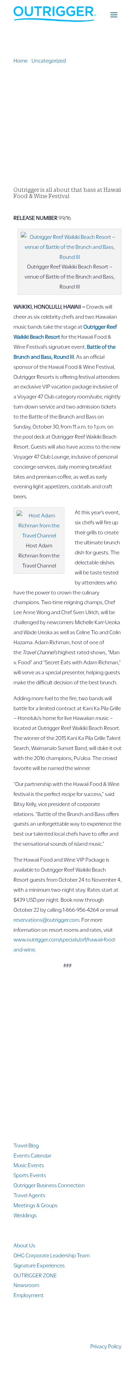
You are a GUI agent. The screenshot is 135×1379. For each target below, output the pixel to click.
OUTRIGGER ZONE (35, 1275)
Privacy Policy (106, 1346)
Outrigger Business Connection (49, 1185)
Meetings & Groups (35, 1205)
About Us (24, 1245)
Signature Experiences (39, 1265)
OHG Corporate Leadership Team (52, 1255)
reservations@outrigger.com (46, 919)
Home (21, 60)
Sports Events (30, 1175)
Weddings (25, 1215)
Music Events (29, 1165)
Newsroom (26, 1285)
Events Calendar (32, 1155)
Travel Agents (29, 1195)
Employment (29, 1295)
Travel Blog (26, 1145)
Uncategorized (49, 60)
